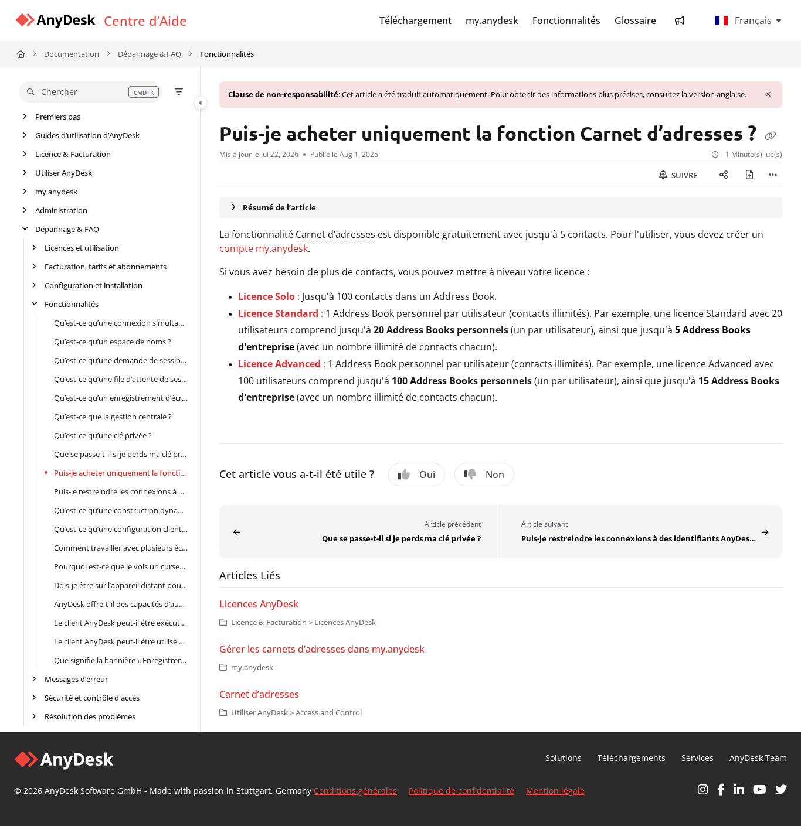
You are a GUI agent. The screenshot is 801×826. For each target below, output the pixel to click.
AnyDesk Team (758, 757)
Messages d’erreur (76, 679)
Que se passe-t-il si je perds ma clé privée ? (121, 454)
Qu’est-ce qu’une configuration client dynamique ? (121, 529)
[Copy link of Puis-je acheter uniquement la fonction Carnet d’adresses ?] (770, 135)
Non (495, 474)
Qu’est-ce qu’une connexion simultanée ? (121, 323)
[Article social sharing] (723, 175)
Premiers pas (57, 116)
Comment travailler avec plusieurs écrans (121, 547)
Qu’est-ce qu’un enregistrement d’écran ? (121, 397)
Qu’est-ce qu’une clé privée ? (103, 435)
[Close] (768, 94)
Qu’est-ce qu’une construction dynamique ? (121, 510)
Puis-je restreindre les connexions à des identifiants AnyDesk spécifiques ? (121, 491)
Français (752, 20)
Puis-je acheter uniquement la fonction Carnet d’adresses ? (121, 472)
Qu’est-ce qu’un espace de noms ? (112, 341)
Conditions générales (355, 790)
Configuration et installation (93, 285)
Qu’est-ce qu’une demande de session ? (121, 360)
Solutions (563, 757)
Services (697, 757)
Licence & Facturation (73, 154)
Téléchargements (632, 757)
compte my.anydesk (263, 248)
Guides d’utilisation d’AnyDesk (87, 135)
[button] (90, 92)
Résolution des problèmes (90, 716)
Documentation (71, 54)
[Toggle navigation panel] (201, 102)
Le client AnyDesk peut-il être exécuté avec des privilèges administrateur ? (121, 622)
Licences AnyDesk (258, 604)
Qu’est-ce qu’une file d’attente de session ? (121, 379)
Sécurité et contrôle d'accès (92, 697)
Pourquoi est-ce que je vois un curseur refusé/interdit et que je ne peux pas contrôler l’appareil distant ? (121, 566)
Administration (61, 210)
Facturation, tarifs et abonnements (106, 266)
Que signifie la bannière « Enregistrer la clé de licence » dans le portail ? (121, 660)
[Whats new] (679, 20)
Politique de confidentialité (461, 790)
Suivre (683, 175)
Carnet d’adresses (335, 234)
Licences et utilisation (82, 248)
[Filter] (179, 92)
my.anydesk (56, 191)
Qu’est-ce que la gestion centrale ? (113, 416)
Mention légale (555, 790)
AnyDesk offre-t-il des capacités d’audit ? (121, 604)
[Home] (55, 20)
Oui (427, 474)
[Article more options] (772, 175)
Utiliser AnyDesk (63, 173)
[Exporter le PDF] (749, 175)
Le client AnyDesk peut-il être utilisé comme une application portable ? (121, 641)
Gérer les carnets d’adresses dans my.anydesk (322, 649)
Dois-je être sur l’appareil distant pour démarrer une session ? (121, 585)
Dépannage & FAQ (149, 54)
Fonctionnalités (227, 54)
